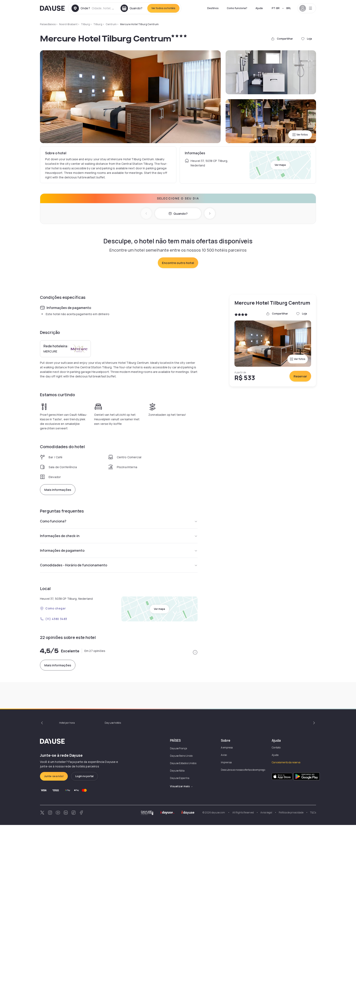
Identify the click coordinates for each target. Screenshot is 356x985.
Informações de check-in (60, 536)
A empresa (227, 747)
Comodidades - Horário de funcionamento (73, 565)
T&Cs (313, 812)
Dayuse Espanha (179, 778)
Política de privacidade (291, 812)
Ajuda (259, 8)
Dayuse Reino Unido (181, 756)
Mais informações (57, 490)
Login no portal (84, 776)
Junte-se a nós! (54, 776)
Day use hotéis (113, 723)
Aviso (224, 755)
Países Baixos (48, 24)
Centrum (111, 24)
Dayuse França (178, 748)
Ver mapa (280, 165)
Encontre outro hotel (178, 263)
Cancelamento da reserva (286, 762)
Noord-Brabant (68, 24)
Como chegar (55, 608)
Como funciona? (237, 8)
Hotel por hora (67, 723)
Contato (276, 747)
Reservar (300, 376)
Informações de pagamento (62, 550)
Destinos (213, 8)
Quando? (180, 213)
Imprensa (226, 762)
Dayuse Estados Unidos (183, 763)
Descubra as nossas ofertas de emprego (243, 770)
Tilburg (85, 24)
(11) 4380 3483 (56, 619)
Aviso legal (266, 812)
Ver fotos (302, 134)
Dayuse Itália (177, 770)
